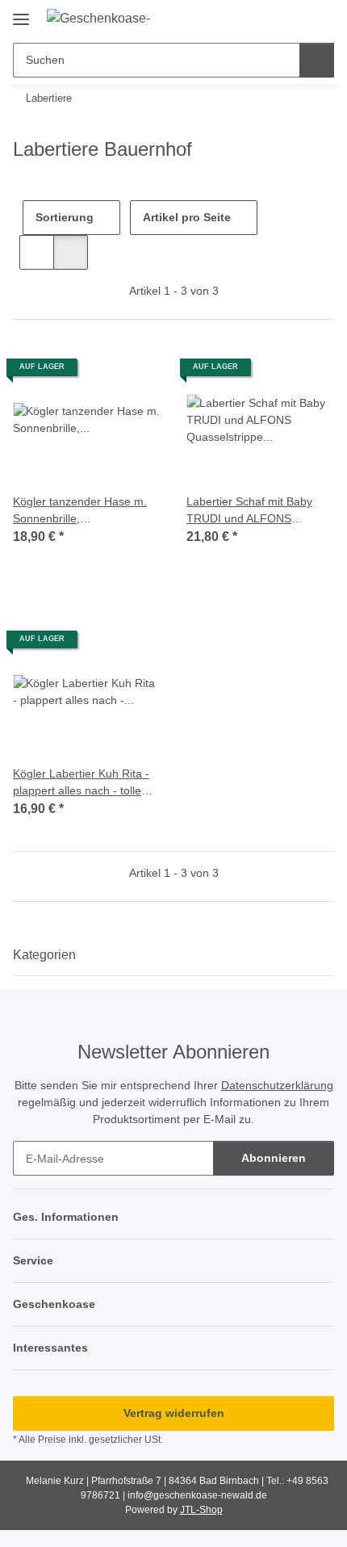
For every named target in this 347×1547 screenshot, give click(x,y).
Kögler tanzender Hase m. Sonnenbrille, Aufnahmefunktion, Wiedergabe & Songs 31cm (83, 511)
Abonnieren (273, 1157)
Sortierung (65, 217)
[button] (270, 18)
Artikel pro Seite (187, 217)
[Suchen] (316, 60)
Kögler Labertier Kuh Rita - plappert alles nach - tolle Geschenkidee (81, 783)
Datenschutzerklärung (277, 1085)
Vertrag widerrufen (173, 1413)
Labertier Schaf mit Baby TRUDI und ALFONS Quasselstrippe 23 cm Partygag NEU (249, 511)
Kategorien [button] (44, 955)
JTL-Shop (201, 1510)
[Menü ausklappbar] (21, 13)
